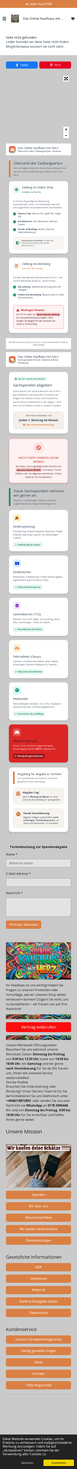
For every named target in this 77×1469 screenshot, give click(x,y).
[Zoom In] (66, 129)
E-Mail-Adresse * (18, 873)
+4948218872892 (18, 1100)
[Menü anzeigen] (4, 18)
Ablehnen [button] (27, 1463)
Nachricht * (14, 893)
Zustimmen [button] (58, 1463)
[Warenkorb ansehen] (72, 18)
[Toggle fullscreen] (66, 79)
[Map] (38, 107)
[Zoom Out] (66, 135)
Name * (11, 854)
